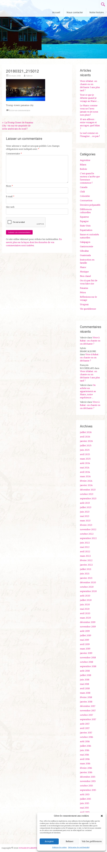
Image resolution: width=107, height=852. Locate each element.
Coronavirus (86, 200)
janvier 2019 (86, 653)
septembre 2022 (88, 538)
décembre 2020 (88, 582)
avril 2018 (85, 688)
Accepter (49, 841)
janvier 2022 (86, 564)
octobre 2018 (86, 662)
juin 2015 (84, 803)
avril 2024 (85, 472)
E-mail (10, 196)
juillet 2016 (85, 746)
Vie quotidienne (88, 309)
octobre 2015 (86, 785)
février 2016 (86, 768)
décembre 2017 (87, 706)
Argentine (85, 160)
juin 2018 (84, 679)
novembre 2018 (88, 657)
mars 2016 (85, 763)
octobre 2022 (87, 534)
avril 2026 (85, 436)
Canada (83, 187)
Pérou (83, 292)
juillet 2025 (85, 445)
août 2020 (85, 595)
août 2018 (85, 670)
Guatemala (85, 255)
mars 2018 (85, 693)
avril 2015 (85, 812)
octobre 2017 (86, 715)
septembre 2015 (88, 790)
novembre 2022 (88, 529)
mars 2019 (85, 648)
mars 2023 (85, 520)
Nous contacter (75, 12)
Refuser (69, 841)
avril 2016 (85, 759)
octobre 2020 (87, 587)
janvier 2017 (86, 732)
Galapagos (85, 242)
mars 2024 (85, 476)
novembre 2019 (88, 626)
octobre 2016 (86, 737)
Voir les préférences (92, 841)
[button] (101, 816)
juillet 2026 (86, 432)
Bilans (83, 164)
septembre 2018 (88, 666)
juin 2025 (85, 450)
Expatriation (86, 230)
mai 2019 (84, 640)
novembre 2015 (88, 781)
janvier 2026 (86, 441)
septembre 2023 (88, 498)
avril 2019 (85, 644)
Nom (9, 186)
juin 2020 (85, 604)
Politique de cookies (59, 847)
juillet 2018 (85, 675)
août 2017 (85, 723)
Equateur (84, 217)
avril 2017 (85, 728)
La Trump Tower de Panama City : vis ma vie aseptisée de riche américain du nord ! (17, 125)
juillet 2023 (85, 507)
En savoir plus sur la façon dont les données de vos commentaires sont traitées (34, 242)
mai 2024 (84, 467)
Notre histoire (97, 12)
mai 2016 (84, 754)
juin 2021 (84, 573)
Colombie (85, 196)
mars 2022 (85, 556)
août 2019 (85, 631)
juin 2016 (84, 750)
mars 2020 (85, 617)
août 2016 (85, 741)
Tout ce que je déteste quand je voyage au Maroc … (89, 98)
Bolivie (83, 169)
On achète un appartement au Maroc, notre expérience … (88, 391)
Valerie (29, 76)
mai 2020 (85, 609)
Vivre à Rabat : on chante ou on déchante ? (90, 340)
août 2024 (85, 463)
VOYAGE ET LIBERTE (24, 4)
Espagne (84, 221)
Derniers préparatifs (90, 205)
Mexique (84, 271)
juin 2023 (84, 511)
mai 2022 (85, 547)
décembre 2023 (88, 489)
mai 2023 (84, 516)
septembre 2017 (88, 719)
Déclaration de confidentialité (78, 847)
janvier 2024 (86, 485)
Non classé (85, 276)
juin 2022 (85, 542)
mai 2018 (84, 684)
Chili (82, 191)
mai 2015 (84, 807)
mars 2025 (85, 458)
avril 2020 (85, 613)
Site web (10, 207)
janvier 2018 (86, 701)
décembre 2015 (87, 776)
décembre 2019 (87, 622)
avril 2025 (85, 454)
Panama (84, 288)
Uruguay (84, 304)
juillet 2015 (85, 799)
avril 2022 (85, 551)
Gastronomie (86, 246)
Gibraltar (84, 251)
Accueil (56, 12)
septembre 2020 (88, 591)
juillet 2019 (85, 635)
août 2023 (85, 503)
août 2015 (85, 794)
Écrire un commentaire (19, 110)
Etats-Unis (85, 225)
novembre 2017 (88, 710)
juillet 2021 (85, 569)
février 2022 (86, 560)
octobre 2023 (86, 494)
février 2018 (86, 697)
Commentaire (14, 153)
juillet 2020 (86, 600)
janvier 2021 (86, 578)
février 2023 (86, 525)
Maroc (83, 267)
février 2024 (86, 481)
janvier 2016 (86, 772)
